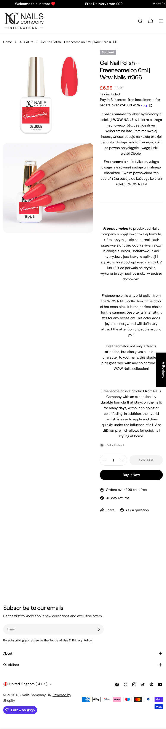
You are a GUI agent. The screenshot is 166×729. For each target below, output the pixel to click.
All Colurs (26, 42)
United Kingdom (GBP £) (28, 684)
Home (7, 42)
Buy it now (131, 475)
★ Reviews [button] (163, 369)
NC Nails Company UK (33, 695)
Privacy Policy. (82, 640)
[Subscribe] (98, 629)
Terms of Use (58, 640)
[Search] (140, 21)
